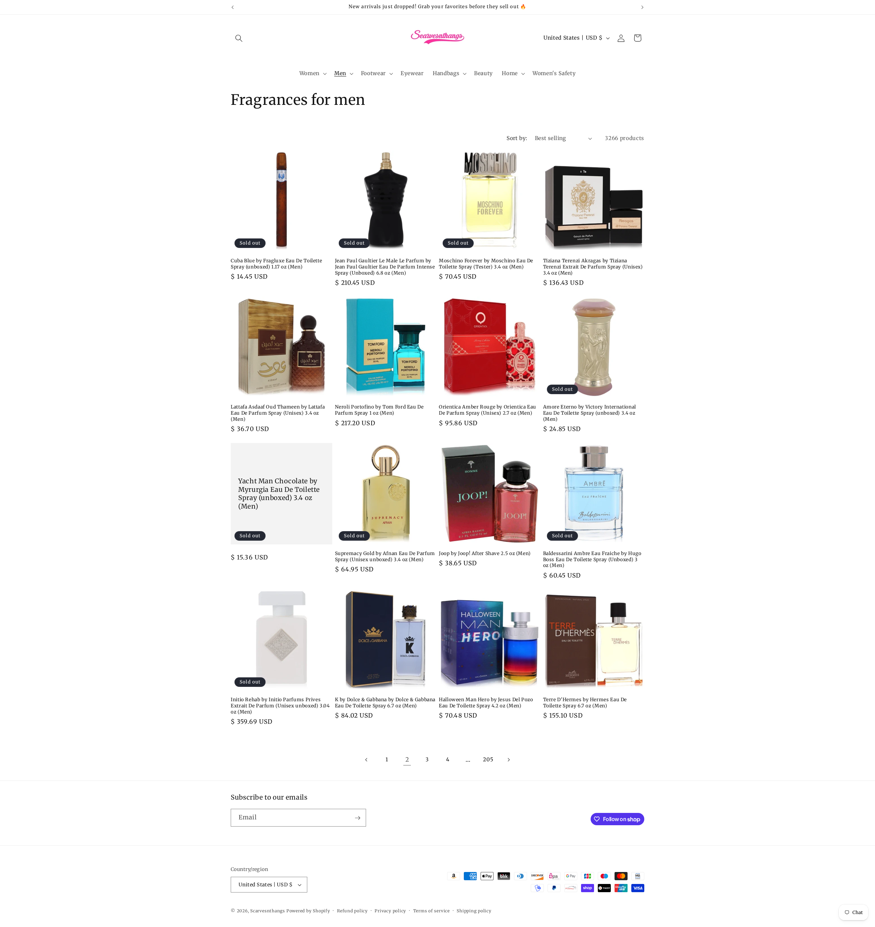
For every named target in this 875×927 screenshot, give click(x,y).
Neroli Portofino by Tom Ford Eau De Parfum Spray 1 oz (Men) (379, 410)
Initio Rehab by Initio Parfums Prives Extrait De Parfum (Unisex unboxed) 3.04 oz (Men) (280, 706)
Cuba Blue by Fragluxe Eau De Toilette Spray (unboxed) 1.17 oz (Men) (276, 264)
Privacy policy (390, 910)
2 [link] (407, 759)
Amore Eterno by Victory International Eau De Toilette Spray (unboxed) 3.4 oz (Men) (589, 413)
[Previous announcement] (232, 7)
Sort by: (517, 138)
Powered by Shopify (308, 910)
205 (488, 759)
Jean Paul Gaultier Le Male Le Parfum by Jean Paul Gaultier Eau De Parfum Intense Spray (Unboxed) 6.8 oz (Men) (385, 267)
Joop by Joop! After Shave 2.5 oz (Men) (485, 553)
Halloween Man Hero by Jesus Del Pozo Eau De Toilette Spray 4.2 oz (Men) (486, 703)
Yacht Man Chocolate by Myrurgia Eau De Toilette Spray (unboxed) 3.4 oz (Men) (279, 493)
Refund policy (352, 910)
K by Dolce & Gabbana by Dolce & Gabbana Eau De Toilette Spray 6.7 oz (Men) (385, 703)
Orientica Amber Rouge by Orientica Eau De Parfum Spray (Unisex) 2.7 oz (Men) (487, 410)
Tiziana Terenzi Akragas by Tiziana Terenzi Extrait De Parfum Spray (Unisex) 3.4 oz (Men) (593, 267)
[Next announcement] (642, 7)
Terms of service (431, 910)
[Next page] (508, 759)
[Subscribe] (357, 818)
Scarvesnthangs (267, 910)
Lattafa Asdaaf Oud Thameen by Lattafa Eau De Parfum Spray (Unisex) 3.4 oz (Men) (278, 413)
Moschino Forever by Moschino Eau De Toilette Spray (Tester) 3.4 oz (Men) (486, 264)
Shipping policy (474, 910)
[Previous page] (366, 759)
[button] (239, 38)
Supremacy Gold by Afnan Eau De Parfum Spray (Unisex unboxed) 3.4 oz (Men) (385, 557)
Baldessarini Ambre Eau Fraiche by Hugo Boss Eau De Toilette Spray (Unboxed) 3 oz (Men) (592, 560)
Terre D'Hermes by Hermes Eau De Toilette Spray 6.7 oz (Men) (585, 703)
